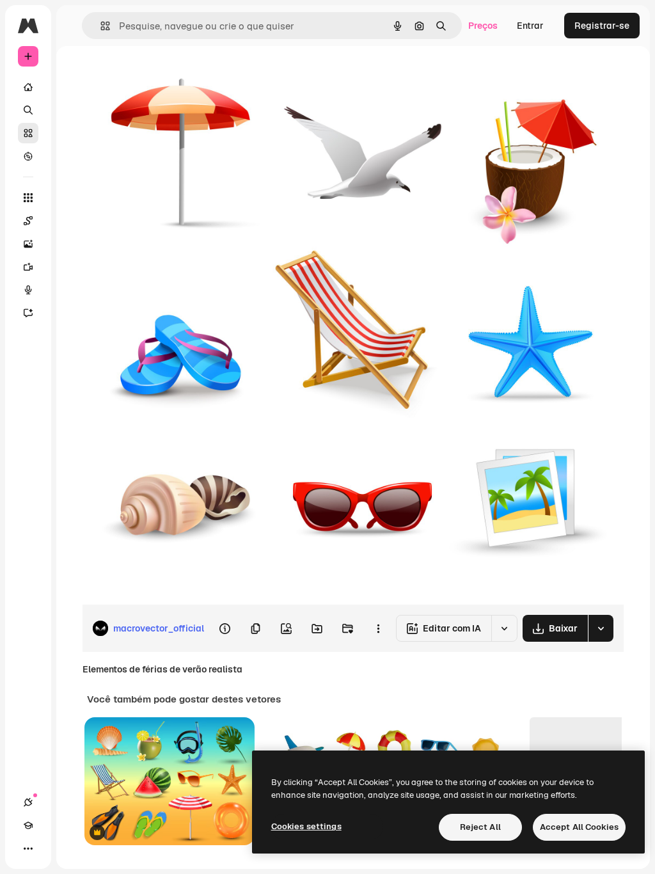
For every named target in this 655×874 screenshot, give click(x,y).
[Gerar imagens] (28, 244)
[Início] (28, 87)
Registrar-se (601, 25)
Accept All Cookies (579, 827)
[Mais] (28, 848)
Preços (483, 25)
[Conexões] (28, 802)
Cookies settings (306, 826)
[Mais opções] (378, 628)
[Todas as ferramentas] (28, 197)
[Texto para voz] (28, 290)
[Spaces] (28, 221)
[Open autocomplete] (100, 26)
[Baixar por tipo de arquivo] (600, 628)
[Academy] (28, 825)
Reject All (480, 827)
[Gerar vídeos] (28, 267)
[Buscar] (28, 110)
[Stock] (28, 133)
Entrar (530, 25)
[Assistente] (28, 313)
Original (164, 75)
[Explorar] (28, 156)
